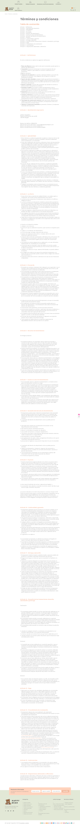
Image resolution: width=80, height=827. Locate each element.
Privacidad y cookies (24, 823)
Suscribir (65, 791)
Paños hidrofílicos (43, 807)
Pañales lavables (18, 4)
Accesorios (58, 4)
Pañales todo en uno (28, 804)
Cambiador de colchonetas (45, 806)
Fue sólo (41, 810)
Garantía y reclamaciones (69, 806)
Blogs (66, 810)
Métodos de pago (57, 806)
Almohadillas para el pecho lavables (43, 814)
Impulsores (26, 809)
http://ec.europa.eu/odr (47, 747)
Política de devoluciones (59, 805)
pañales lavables (27, 802)
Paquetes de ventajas (28, 812)
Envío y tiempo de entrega (58, 803)
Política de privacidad (58, 809)
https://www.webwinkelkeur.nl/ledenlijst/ (31, 738)
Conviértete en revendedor (69, 809)
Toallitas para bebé (27, 808)
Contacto (67, 812)
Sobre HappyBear (68, 804)
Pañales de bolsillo (27, 805)
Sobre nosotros (18, 10)
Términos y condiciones (58, 808)
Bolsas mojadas (43, 809)
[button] (71, 10)
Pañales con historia (69, 802)
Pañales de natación (28, 813)
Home (6, 13)
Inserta (25, 811)
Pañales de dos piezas (28, 806)
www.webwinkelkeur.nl (26, 735)
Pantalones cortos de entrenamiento (42, 804)
